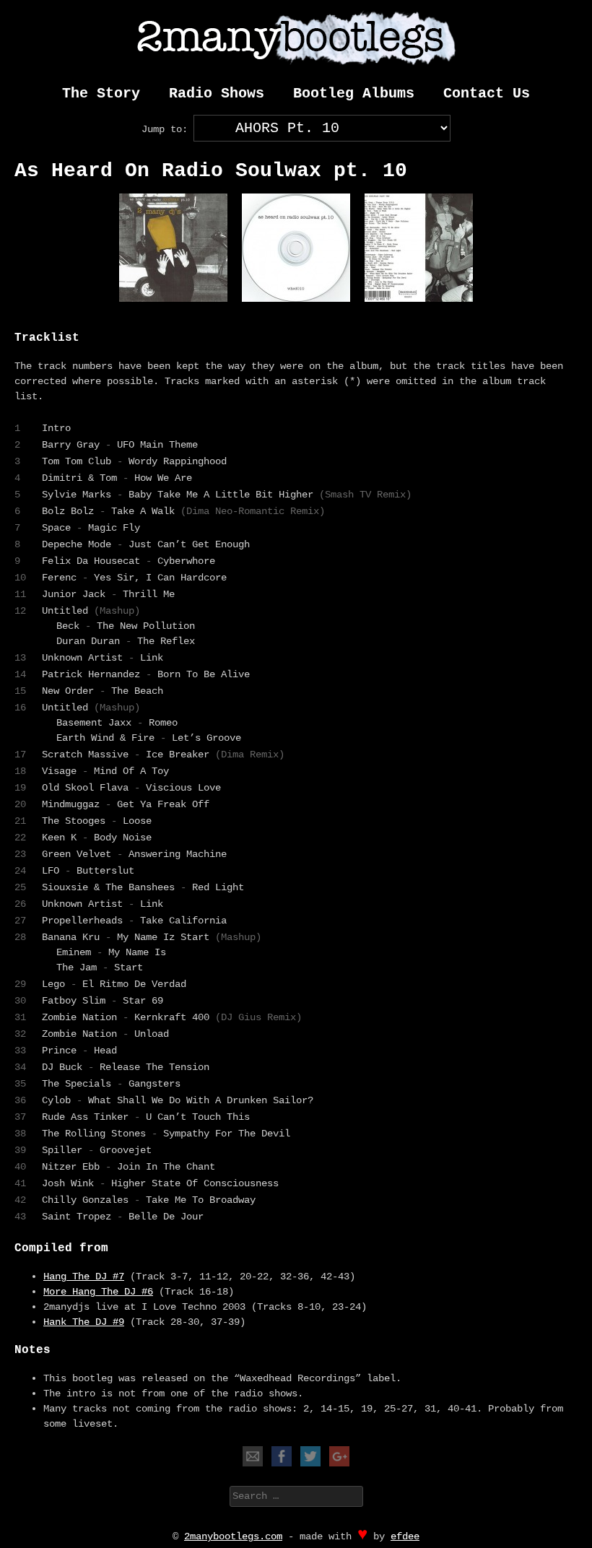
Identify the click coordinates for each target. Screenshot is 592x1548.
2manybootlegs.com (233, 1536)
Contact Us (486, 93)
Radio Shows (216, 93)
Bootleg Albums (353, 93)
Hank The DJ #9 (83, 1322)
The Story (101, 93)
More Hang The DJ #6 (98, 1291)
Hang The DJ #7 (83, 1276)
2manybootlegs (296, 39)
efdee (405, 1536)
